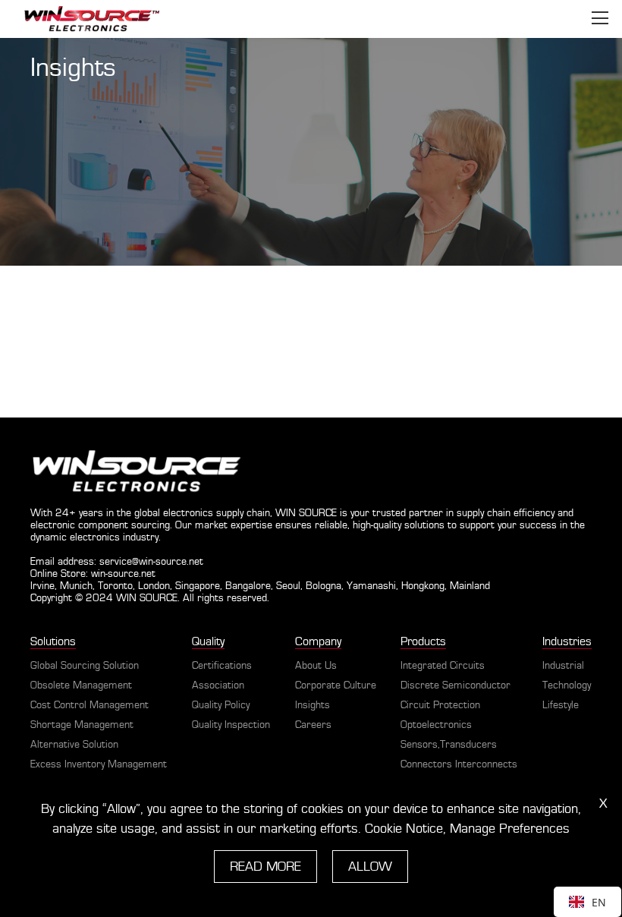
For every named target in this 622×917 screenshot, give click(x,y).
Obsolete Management (81, 685)
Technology (566, 685)
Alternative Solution (74, 745)
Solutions (53, 641)
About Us (316, 666)
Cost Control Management (89, 705)
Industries (567, 641)
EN (599, 902)
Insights (312, 705)
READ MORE (265, 866)
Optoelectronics (436, 725)
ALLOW (370, 866)
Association (218, 685)
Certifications (222, 666)
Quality (208, 641)
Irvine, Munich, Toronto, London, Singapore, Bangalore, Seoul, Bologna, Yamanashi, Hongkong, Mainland (260, 586)
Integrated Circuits (443, 666)
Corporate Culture (335, 685)
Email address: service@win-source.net (116, 562)
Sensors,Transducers (449, 745)
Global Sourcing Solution (84, 666)
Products (423, 641)
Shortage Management (82, 725)
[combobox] (587, 902)
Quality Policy (221, 705)
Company (318, 641)
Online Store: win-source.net (93, 574)
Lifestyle (560, 705)
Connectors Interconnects (459, 764)
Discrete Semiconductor (455, 685)
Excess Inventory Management (98, 764)
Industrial (563, 666)
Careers (313, 725)
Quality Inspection (231, 725)
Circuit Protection (440, 705)
